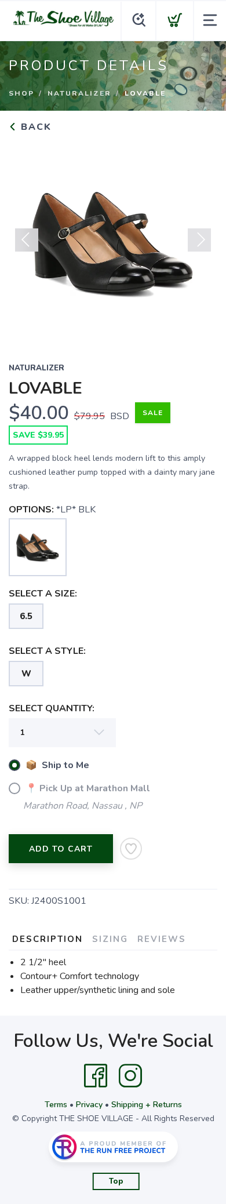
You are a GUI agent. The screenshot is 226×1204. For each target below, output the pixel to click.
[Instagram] (130, 1075)
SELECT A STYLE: (47, 651)
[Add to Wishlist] (131, 849)
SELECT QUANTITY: (51, 708)
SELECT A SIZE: (43, 593)
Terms (56, 1104)
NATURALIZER (79, 93)
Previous (26, 240)
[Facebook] (95, 1075)
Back (34, 127)
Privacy (89, 1104)
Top (116, 1181)
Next (199, 240)
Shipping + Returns (146, 1104)
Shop (21, 93)
